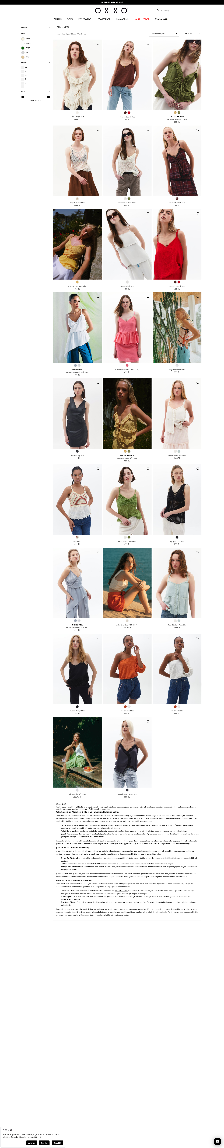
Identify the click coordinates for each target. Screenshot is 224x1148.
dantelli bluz (187, 825)
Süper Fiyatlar (142, 19)
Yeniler (58, 19)
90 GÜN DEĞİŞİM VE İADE (112, 2)
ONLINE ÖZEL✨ (162, 19)
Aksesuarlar (122, 19)
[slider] (22, 97)
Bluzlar (25, 27)
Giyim (70, 19)
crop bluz (157, 834)
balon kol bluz (121, 891)
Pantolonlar (85, 19)
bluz (81, 909)
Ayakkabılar (104, 19)
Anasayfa (60, 34)
